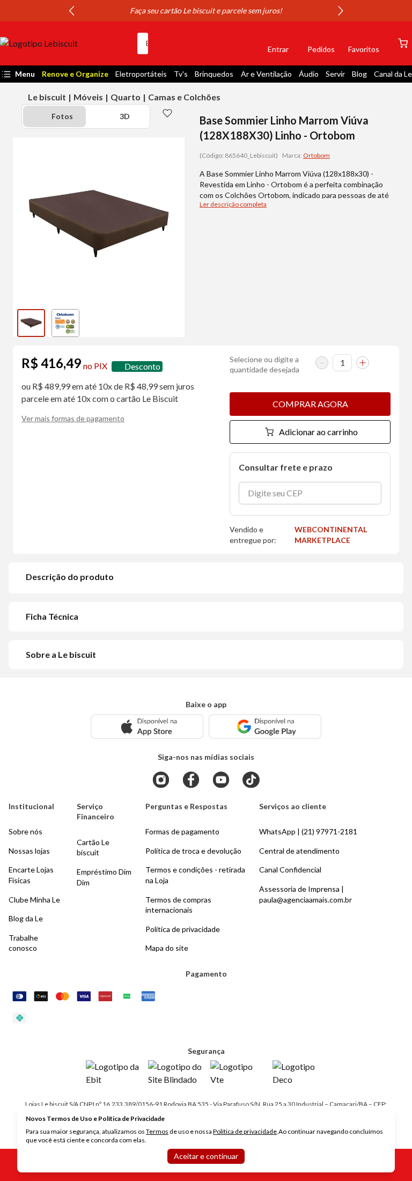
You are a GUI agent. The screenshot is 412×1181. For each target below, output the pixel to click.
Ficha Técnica (52, 616)
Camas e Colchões (184, 97)
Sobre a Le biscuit (61, 654)
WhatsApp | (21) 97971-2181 (308, 831)
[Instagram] (161, 780)
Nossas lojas (29, 850)
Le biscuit (47, 97)
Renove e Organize (75, 73)
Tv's (181, 73)
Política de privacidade (245, 1131)
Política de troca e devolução (193, 850)
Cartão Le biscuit (93, 847)
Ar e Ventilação (266, 73)
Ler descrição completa (233, 204)
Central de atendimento (299, 850)
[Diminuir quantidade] (321, 362)
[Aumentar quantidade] (362, 362)
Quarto (126, 97)
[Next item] (340, 10)
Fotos (62, 116)
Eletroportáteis (141, 73)
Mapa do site (166, 947)
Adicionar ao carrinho (318, 432)
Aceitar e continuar (206, 1156)
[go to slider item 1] (65, 323)
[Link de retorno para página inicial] (64, 43)
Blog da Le (26, 918)
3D (125, 116)
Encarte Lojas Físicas (31, 875)
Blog (359, 73)
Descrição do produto (70, 576)
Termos (157, 1131)
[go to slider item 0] (31, 323)
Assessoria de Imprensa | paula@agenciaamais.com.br (305, 894)
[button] (241, 43)
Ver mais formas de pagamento (72, 418)
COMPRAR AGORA (310, 404)
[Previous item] (71, 10)
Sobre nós (25, 831)
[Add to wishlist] (167, 112)
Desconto (142, 366)
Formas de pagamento (182, 831)
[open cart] (403, 43)
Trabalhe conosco (23, 943)
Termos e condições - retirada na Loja (195, 875)
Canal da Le (393, 73)
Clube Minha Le (34, 899)
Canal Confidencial (290, 869)
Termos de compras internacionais (178, 905)
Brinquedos (214, 73)
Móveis (88, 97)
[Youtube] (221, 780)
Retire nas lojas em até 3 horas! (201, 10)
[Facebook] (191, 780)
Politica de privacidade (182, 929)
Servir (335, 73)
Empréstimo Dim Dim (104, 877)
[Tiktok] (251, 780)
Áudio (309, 73)
